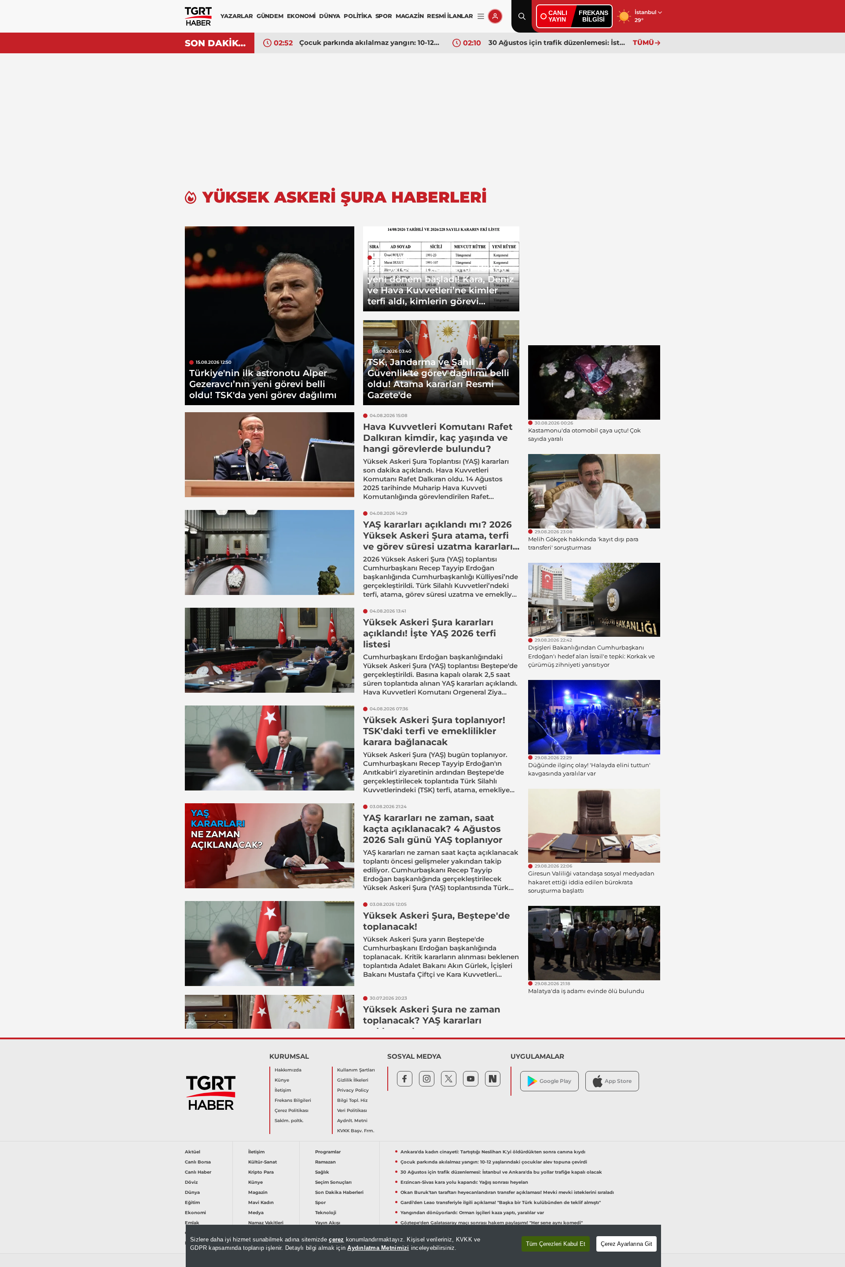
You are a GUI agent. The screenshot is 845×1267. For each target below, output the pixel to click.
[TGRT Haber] (198, 16)
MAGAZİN (410, 15)
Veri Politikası (352, 1110)
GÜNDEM (270, 15)
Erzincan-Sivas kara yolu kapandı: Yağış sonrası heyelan (464, 1182)
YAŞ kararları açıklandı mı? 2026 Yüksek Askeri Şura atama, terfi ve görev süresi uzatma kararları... (441, 535)
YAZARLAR (236, 15)
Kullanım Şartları (356, 1070)
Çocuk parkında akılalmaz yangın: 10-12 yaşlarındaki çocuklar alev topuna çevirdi (369, 42)
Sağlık (322, 1172)
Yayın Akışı (327, 1223)
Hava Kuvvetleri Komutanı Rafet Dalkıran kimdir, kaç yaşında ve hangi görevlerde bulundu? (438, 437)
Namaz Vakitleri (265, 1223)
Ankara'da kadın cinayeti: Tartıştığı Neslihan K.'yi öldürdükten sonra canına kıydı (492, 1152)
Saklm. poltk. (289, 1120)
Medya (256, 1212)
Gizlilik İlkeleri (352, 1080)
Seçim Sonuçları (333, 1182)
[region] (423, 1246)
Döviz (191, 1182)
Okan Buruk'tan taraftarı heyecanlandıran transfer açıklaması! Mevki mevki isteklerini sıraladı (507, 1192)
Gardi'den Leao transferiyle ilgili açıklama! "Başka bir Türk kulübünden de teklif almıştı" (500, 1202)
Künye (282, 1080)
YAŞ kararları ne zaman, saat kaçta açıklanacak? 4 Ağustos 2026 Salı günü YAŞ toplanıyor (433, 829)
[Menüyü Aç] (481, 16)
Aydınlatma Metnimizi (378, 1248)
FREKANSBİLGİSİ (593, 16)
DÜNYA (329, 15)
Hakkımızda (288, 1070)
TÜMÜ (643, 42)
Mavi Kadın (261, 1202)
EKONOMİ (301, 15)
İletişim (283, 1090)
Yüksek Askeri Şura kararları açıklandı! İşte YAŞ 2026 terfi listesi (429, 633)
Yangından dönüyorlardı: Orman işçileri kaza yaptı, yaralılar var (472, 1212)
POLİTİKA (357, 15)
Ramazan (325, 1162)
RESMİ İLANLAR (450, 15)
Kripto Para (261, 1172)
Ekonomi (195, 1212)
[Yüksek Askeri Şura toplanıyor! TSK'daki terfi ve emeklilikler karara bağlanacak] (269, 748)
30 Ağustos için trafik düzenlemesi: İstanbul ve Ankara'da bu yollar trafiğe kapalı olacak (558, 42)
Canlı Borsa (198, 1162)
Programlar (328, 1152)
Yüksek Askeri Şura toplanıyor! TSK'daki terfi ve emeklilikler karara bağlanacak (434, 731)
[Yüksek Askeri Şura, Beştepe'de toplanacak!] (269, 943)
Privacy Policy (353, 1090)
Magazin (258, 1192)
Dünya (192, 1192)
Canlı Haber (198, 1172)
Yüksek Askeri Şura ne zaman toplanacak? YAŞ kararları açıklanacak (431, 1020)
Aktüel (192, 1152)
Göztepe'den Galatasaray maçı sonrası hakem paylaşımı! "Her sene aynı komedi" (491, 1223)
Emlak (192, 1223)
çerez (336, 1239)
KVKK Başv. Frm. (355, 1131)
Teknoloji (325, 1212)
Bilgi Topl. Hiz (352, 1100)
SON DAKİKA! (216, 43)
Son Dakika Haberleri (339, 1192)
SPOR (383, 15)
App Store (618, 1081)
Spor (320, 1202)
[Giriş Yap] (495, 16)
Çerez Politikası (292, 1110)
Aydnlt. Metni (352, 1120)
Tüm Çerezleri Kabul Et (555, 1244)
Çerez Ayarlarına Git (626, 1244)
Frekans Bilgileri (293, 1100)
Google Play (555, 1081)
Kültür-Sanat (262, 1162)
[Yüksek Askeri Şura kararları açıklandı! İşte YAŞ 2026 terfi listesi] (269, 650)
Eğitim (192, 1202)
